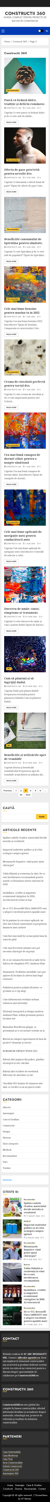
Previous (8, 790)
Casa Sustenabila (12, 1451)
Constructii (8, 1125)
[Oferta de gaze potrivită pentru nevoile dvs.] (25, 145)
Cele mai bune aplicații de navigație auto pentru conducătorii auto (23, 535)
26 (21, 794)
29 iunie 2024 (31, 617)
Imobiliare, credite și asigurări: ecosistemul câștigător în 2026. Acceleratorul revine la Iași (19, 896)
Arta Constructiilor (13, 1462)
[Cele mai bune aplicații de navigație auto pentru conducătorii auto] (25, 507)
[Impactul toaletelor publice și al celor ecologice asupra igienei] (12, 1228)
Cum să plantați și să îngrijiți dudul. (19, 680)
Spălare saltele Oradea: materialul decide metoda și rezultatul (35, 1208)
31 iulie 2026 (31, 1260)
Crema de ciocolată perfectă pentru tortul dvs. (24, 383)
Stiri (8, 599)
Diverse (7, 1137)
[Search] (47, 31)
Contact (42, 1488)
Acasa (10, 1485)
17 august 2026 (33, 1216)
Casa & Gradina (34, 1485)
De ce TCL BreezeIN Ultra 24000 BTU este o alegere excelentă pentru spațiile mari (35, 1316)
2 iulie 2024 (30, 108)
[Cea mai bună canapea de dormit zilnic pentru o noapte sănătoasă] (25, 430)
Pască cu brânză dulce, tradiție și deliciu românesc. (24, 102)
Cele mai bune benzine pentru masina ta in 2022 (21, 310)
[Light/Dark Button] (41, 31)
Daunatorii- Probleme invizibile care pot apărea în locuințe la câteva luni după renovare (24, 975)
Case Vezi (8, 1459)
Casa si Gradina (11, 1119)
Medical (7, 1149)
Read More (11, 122)
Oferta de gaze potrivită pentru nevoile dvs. (21, 171)
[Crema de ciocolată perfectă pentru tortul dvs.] (25, 357)
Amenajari (8, 1113)
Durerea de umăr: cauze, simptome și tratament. (22, 610)
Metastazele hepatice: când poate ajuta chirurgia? (32, 1251)
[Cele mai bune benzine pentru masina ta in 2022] (25, 284)
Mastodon (7, 1180)
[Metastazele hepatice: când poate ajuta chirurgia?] (12, 1250)
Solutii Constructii (12, 1466)
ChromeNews (41, 1495)
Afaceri (7, 1107)
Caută (8, 807)
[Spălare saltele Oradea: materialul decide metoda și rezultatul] (12, 1207)
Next (28, 794)
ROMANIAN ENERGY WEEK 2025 (20, 1050)
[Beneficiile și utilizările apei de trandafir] (25, 731)
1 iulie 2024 (30, 317)
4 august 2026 (32, 1238)
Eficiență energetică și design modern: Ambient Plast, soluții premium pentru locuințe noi (23, 1015)
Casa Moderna (10, 1455)
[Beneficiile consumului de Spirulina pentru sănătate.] (25, 215)
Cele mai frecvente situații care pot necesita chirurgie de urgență (21, 949)
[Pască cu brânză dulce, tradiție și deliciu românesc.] (25, 76)
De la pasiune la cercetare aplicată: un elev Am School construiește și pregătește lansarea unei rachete (25, 924)
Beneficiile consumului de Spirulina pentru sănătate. (23, 241)
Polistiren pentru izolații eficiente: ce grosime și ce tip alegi (22, 989)
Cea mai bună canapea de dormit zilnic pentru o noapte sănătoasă (22, 458)
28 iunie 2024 (31, 686)
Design (6, 1131)
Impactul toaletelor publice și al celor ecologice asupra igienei (35, 1229)
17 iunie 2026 (32, 1325)
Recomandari (13, 90)
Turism (6, 1168)
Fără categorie (10, 1143)
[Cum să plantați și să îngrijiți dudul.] (25, 654)
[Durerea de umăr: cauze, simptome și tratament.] (25, 584)
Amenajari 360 (10, 1473)
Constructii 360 (25, 13)
